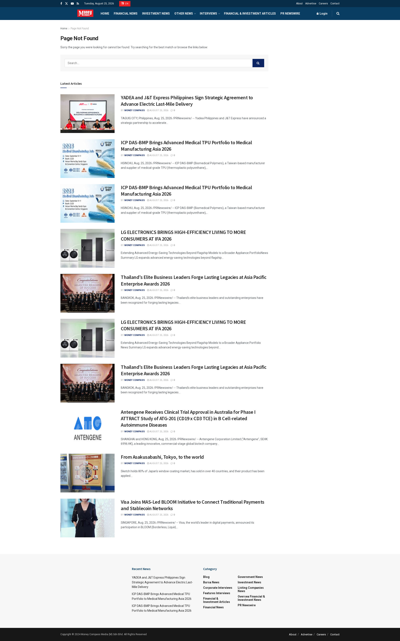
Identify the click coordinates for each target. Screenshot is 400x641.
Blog (206, 577)
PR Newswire (290, 13)
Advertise (310, 3)
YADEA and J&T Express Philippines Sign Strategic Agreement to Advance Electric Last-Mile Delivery (187, 100)
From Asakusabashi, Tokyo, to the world (162, 457)
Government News (250, 577)
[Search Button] (258, 63)
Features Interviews (216, 593)
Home (105, 13)
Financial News (126, 13)
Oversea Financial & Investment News (251, 598)
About (299, 3)
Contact (335, 3)
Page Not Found (80, 28)
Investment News (156, 13)
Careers (323, 3)
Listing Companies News (251, 589)
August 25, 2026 (158, 110)
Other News (183, 13)
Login (323, 13)
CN (126, 3)
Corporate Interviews (217, 587)
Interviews (208, 13)
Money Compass (134, 110)
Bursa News (211, 582)
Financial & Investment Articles (250, 13)
